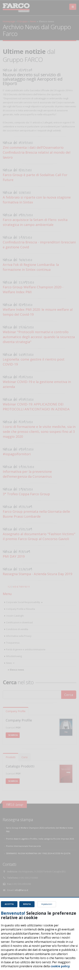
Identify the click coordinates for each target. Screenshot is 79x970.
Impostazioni (46, 904)
